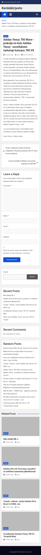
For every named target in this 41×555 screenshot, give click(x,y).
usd (18, 55)
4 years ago (9, 55)
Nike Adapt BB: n (9, 295)
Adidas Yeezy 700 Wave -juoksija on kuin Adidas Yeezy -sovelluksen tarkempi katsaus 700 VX (19, 372)
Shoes (6, 36)
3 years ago (9, 442)
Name (6, 216)
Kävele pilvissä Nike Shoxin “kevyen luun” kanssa (20, 348)
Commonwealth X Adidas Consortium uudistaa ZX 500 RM (22, 162)
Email (5, 226)
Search (5, 272)
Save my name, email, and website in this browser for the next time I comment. (18, 251)
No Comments (28, 55)
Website (6, 237)
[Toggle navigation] (10, 14)
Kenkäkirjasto (12, 8)
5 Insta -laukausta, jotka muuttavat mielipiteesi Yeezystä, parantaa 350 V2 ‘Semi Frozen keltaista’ (21, 151)
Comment (7, 186)
